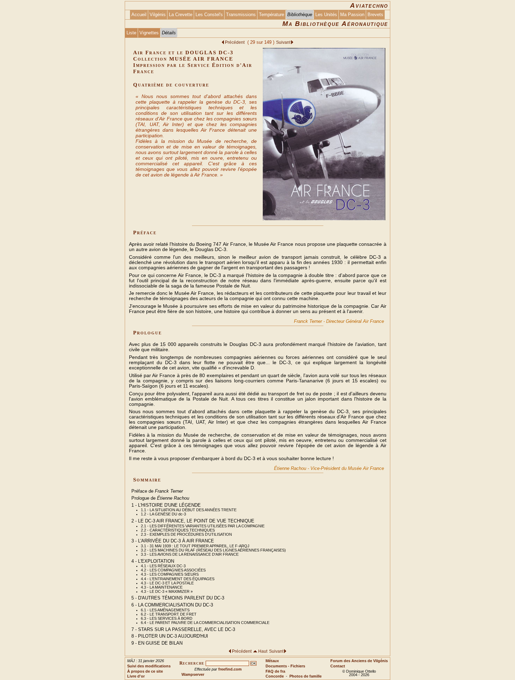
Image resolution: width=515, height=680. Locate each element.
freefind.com (230, 669)
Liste (131, 32)
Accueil (138, 14)
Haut (263, 651)
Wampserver (192, 674)
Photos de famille (305, 676)
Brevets (375, 14)
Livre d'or (136, 676)
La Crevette (180, 14)
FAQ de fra (275, 671)
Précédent (235, 42)
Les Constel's (209, 14)
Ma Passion (352, 14)
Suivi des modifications (149, 666)
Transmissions (241, 14)
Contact (337, 666)
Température (271, 14)
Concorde (275, 676)
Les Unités (326, 14)
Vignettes (149, 32)
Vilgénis (158, 14)
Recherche (191, 663)
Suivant (283, 42)
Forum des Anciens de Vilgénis (359, 661)
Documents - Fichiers (285, 666)
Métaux (272, 661)
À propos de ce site (145, 671)
